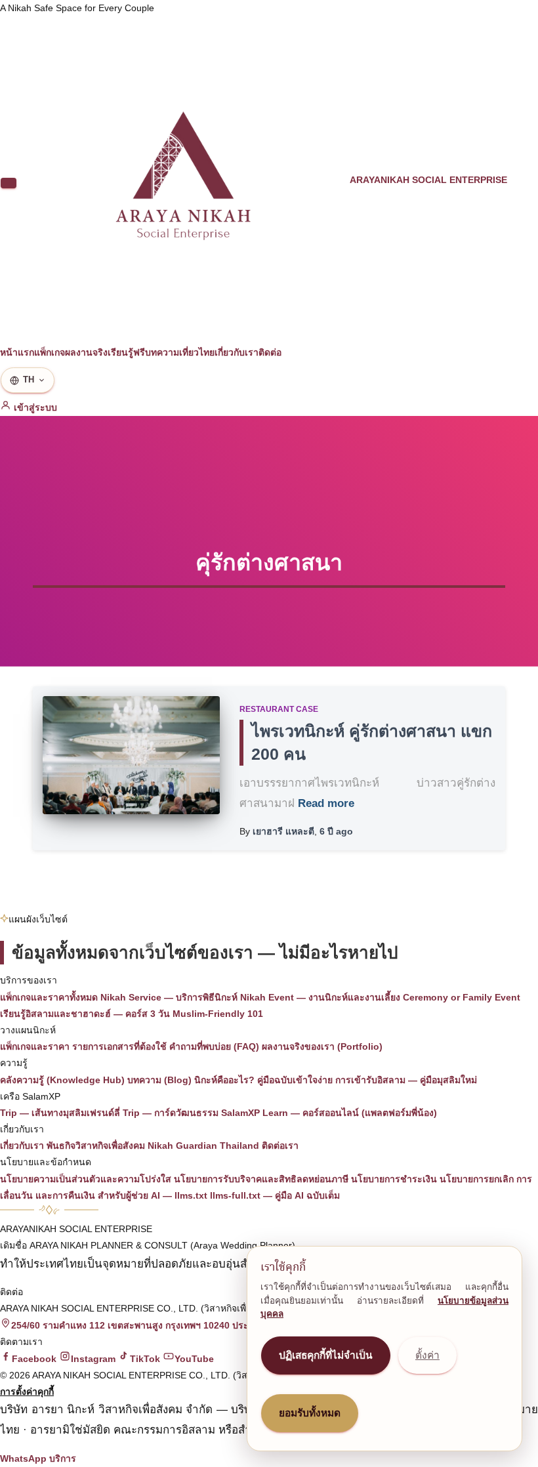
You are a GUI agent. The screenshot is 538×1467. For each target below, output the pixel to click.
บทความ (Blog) (159, 1080)
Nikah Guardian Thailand (203, 1145)
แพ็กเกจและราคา (35, 1046)
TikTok (145, 1358)
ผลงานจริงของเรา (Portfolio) (322, 1046)
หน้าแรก (17, 352)
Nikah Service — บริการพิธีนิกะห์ (169, 997)
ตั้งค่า (427, 1355)
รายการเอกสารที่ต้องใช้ (119, 1046)
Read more (326, 803)
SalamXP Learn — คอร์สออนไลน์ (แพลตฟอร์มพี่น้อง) (329, 1112)
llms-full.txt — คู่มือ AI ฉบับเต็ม (275, 1195)
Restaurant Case (278, 709)
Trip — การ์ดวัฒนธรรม (170, 1112)
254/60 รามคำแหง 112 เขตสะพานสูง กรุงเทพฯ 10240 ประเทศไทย (145, 1325)
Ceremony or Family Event (461, 997)
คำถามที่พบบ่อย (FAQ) (214, 1046)
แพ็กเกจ (49, 352)
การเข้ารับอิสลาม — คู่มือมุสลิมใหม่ (406, 1080)
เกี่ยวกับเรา (237, 352)
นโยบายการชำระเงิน (394, 1179)
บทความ (162, 352)
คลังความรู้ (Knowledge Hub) (62, 1080)
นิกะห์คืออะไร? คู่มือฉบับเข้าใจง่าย (263, 1080)
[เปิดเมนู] (8, 183)
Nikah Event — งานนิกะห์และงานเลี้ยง (320, 997)
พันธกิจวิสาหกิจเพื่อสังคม (96, 1145)
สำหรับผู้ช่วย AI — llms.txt (152, 1195)
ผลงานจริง (86, 352)
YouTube (194, 1358)
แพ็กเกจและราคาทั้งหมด (49, 997)
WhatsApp (23, 1458)
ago (336, 831)
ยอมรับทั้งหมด (310, 1412)
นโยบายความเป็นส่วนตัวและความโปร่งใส (85, 1179)
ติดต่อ (270, 352)
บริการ (62, 1458)
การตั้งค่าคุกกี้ (27, 1391)
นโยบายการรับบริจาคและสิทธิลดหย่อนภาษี (261, 1179)
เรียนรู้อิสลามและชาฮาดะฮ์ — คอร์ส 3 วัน (85, 1013)
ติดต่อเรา (280, 1145)
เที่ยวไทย (197, 352)
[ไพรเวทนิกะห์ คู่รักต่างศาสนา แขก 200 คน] (131, 755)
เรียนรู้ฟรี (126, 352)
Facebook (34, 1358)
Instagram (93, 1358)
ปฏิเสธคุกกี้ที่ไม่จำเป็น (326, 1355)
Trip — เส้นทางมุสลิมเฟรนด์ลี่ (60, 1112)
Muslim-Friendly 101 (218, 1013)
